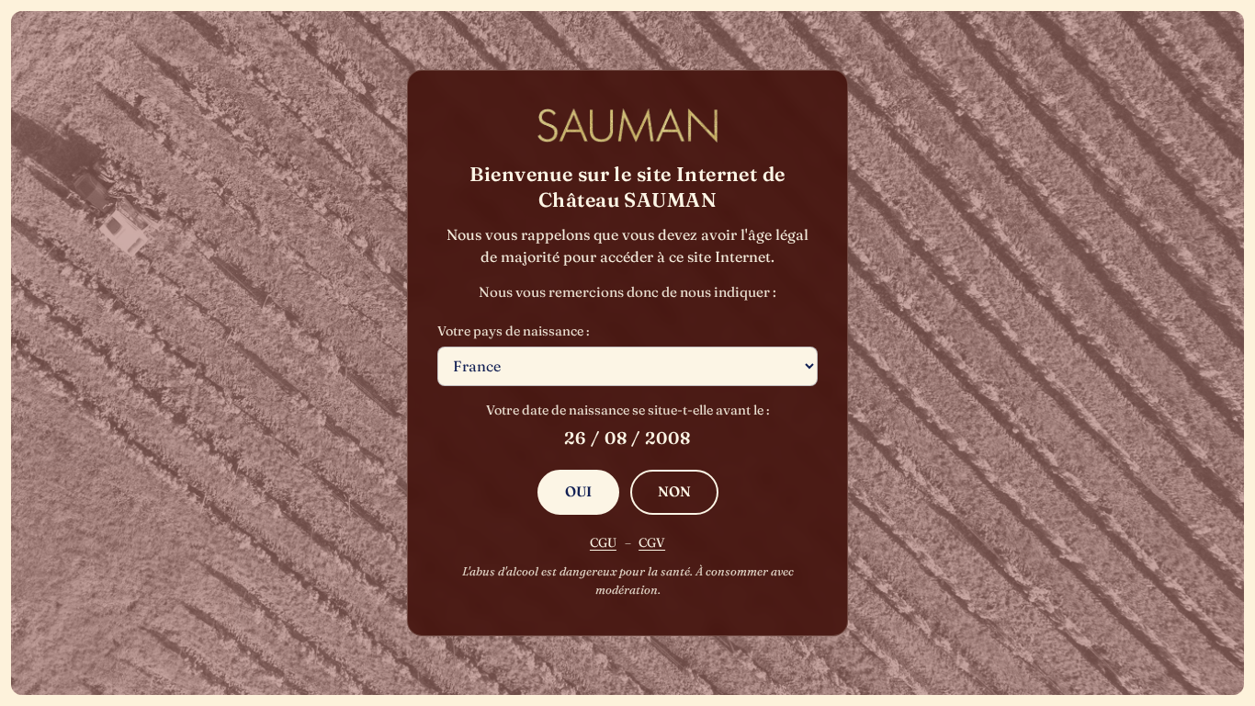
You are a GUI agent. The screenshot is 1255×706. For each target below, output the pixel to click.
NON (674, 491)
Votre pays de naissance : (513, 331)
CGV (652, 542)
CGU (603, 542)
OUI (578, 491)
